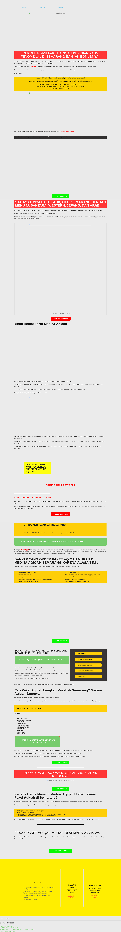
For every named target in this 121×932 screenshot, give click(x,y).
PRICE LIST (42, 7)
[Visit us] (37, 877)
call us (72, 885)
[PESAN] (60, 4)
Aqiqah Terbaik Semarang (7, 931)
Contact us (95, 885)
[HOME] (24, 4)
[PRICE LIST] (42, 4)
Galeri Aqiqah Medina (6, 926)
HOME (24, 7)
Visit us (37, 882)
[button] (16, 781)
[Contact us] (95, 880)
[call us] (72, 879)
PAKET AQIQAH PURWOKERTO (9, 928)
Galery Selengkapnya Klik (60, 484)
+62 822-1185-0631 (72, 896)
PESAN (60, 7)
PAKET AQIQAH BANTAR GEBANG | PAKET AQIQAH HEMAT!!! (17, 929)
